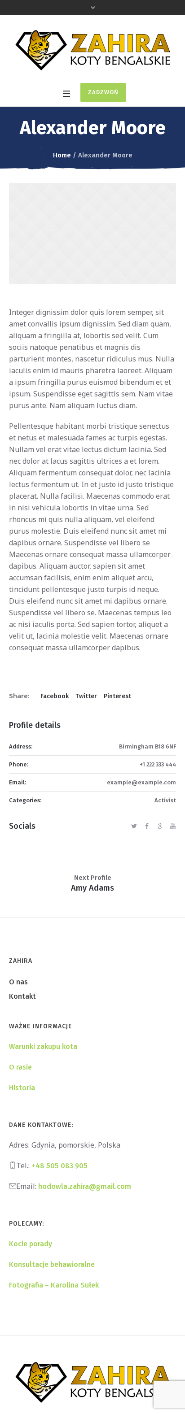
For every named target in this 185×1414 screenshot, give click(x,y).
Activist (165, 800)
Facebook (54, 696)
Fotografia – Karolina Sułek (54, 1285)
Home (62, 155)
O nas (18, 982)
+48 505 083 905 (59, 1166)
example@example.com (141, 782)
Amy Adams (92, 888)
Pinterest (117, 696)
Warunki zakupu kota (43, 1046)
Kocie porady (30, 1244)
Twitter (86, 696)
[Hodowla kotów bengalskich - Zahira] (92, 50)
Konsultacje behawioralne (52, 1264)
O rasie (20, 1067)
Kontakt (22, 996)
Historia (22, 1087)
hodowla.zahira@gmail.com (84, 1186)
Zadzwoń (103, 92)
